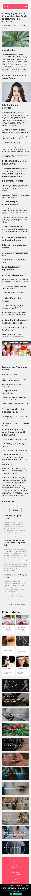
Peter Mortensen (19, 25)
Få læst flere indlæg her (15, 605)
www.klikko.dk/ (17, 874)
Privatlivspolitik (17, 893)
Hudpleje (4, 28)
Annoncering (15, 882)
